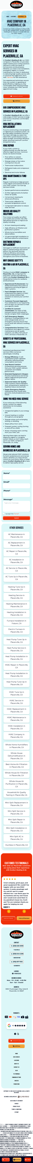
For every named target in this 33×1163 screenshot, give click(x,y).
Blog (16, 1070)
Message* (8, 499)
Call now (10, 77)
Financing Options (16, 1077)
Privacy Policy (16, 1106)
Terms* (16, 514)
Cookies (16, 1103)
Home (7, 16)
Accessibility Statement (16, 1101)
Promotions (17, 1084)
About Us (16, 1064)
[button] (27, 1160)
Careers (16, 1081)
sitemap (17, 1112)
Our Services (16, 1057)
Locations (13, 16)
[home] (16, 5)
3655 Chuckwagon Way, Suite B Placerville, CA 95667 (16, 990)
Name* (7, 473)
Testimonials (16, 1074)
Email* (7, 482)
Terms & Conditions (16, 1109)
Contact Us (16, 1067)
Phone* (7, 491)
